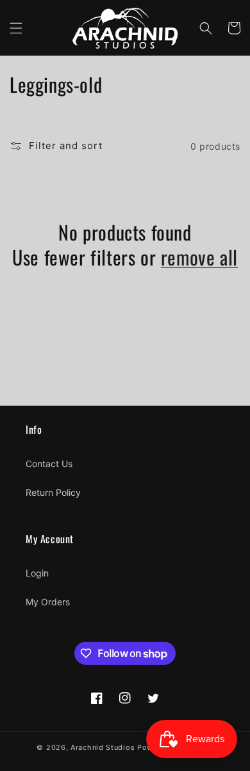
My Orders (48, 601)
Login (37, 573)
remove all (199, 256)
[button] (16, 28)
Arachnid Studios (103, 747)
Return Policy (53, 492)
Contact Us (49, 463)
